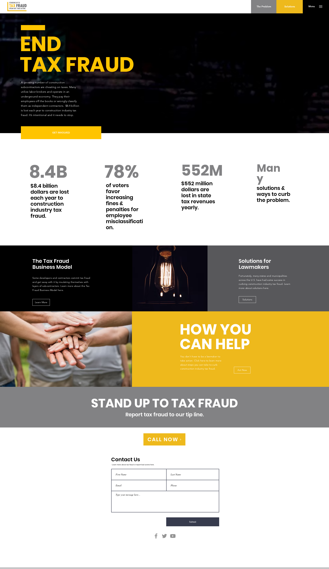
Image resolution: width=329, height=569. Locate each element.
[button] (311, 6)
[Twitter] (164, 536)
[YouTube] (172, 536)
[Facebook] (156, 536)
